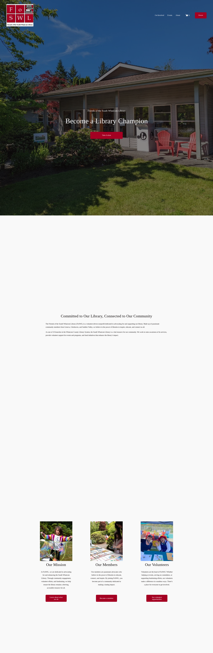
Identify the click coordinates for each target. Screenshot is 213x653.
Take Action (106, 135)
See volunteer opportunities (157, 598)
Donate (200, 15)
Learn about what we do (56, 598)
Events (169, 15)
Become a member (106, 598)
